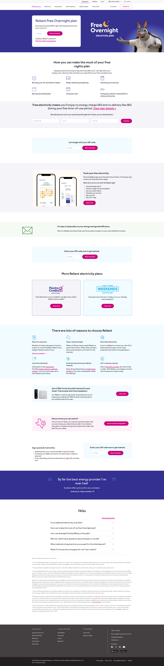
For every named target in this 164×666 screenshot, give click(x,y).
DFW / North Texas (37, 635)
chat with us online (112, 367)
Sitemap (130, 660)
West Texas (35, 638)
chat (67, 458)
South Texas (35, 644)
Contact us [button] (126, 6)
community (50, 367)
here (119, 609)
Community (61, 635)
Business (94, 1)
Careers (60, 638)
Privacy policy (99, 660)
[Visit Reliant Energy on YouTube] (124, 647)
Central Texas (35, 641)
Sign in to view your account (45, 41)
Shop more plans (38, 353)
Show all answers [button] (108, 518)
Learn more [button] (89, 203)
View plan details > (104, 108)
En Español (113, 6)
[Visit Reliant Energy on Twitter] (116, 647)
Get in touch (86, 632)
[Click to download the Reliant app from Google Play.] (123, 650)
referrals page (96, 602)
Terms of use (108, 660)
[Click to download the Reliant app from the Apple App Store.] (114, 650)
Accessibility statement (120, 660)
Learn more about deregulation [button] (116, 423)
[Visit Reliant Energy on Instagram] (120, 647)
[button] (114, 2)
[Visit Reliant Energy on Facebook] (112, 647)
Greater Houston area (38, 632)
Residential (85, 1)
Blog (102, 1)
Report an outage (87, 635)
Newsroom (60, 641)
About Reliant (61, 632)
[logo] (36, 6)
